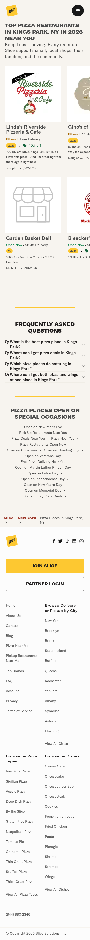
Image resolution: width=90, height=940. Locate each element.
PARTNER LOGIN (45, 583)
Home (10, 605)
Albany (50, 701)
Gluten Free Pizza (20, 821)
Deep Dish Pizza (19, 801)
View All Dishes (57, 889)
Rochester (53, 681)
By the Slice (15, 811)
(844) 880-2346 (18, 914)
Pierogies (52, 846)
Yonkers (51, 691)
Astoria (50, 721)
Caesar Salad (55, 766)
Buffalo (51, 660)
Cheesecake (54, 776)
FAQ (9, 681)
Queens (51, 671)
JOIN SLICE (45, 565)
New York (27, 518)
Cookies (51, 806)
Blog (9, 635)
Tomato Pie (15, 841)
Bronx (49, 640)
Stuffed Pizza (16, 871)
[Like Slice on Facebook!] (54, 541)
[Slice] (12, 11)
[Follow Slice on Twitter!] (60, 541)
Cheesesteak (55, 796)
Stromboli (53, 866)
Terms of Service (19, 711)
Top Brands (15, 671)
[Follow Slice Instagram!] (82, 541)
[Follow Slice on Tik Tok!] (67, 541)
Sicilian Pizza (16, 781)
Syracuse (52, 711)
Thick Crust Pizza (20, 881)
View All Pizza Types (22, 894)
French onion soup (59, 816)
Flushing (51, 731)
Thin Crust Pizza (19, 861)
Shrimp (50, 856)
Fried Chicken (56, 826)
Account (12, 691)
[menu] (78, 10)
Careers (12, 625)
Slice (9, 518)
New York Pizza (18, 771)
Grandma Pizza (18, 851)
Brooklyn (52, 630)
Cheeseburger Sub (59, 786)
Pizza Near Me (17, 645)
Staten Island (55, 650)
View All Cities (56, 743)
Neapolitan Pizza (19, 831)
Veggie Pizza (16, 791)
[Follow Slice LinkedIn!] (74, 541)
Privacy (12, 701)
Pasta (49, 836)
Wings (50, 876)
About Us (13, 615)
